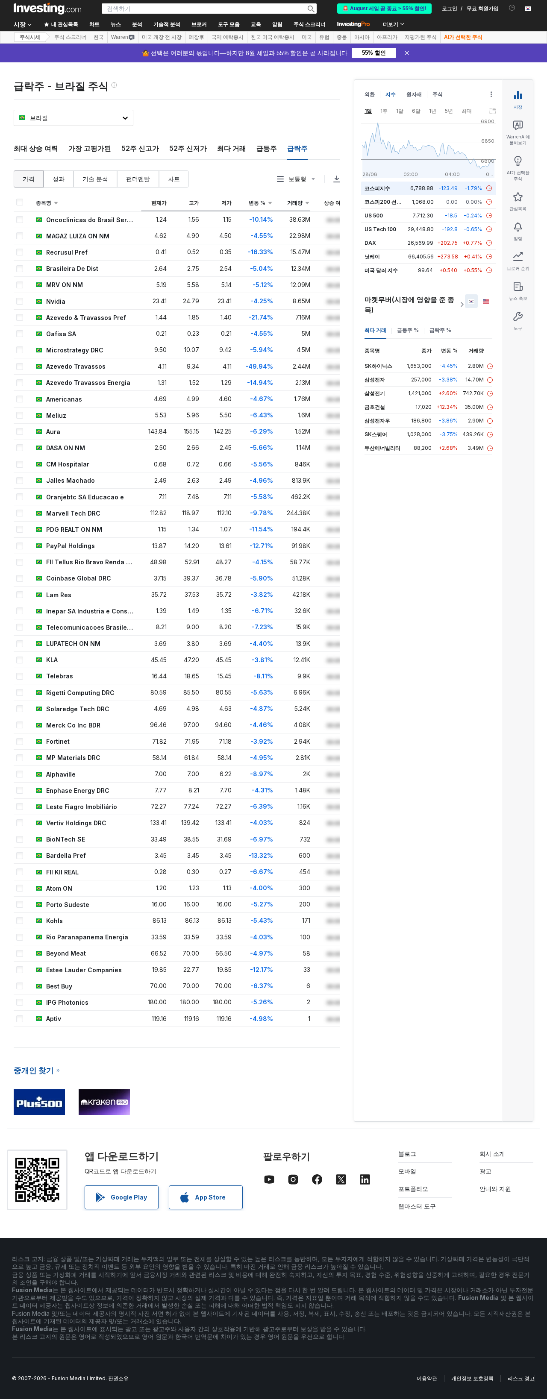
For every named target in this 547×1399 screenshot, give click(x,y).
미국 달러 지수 (381, 270)
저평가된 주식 (421, 37)
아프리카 (387, 37)
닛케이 (372, 256)
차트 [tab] (174, 178)
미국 (307, 37)
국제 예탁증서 (228, 37)
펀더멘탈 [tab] (138, 178)
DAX (370, 243)
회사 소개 (492, 1153)
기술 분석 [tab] (95, 178)
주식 (437, 94)
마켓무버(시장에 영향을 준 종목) (409, 304)
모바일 (407, 1171)
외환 (370, 94)
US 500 (374, 215)
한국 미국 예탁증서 (272, 37)
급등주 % (408, 330)
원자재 (414, 94)
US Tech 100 (380, 229)
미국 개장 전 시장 (162, 37)
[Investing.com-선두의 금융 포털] (47, 9)
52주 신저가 (188, 148)
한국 (99, 37)
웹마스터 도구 (417, 1206)
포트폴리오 (413, 1188)
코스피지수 (377, 188)
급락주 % (440, 330)
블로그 (407, 1153)
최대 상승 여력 (36, 148)
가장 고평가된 (89, 148)
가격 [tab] (29, 178)
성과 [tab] (59, 178)
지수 (390, 94)
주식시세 (30, 37)
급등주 (266, 148)
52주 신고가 (140, 148)
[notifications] (512, 8)
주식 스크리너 (310, 24)
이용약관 (427, 1378)
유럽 (324, 37)
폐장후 (196, 37)
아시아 (362, 37)
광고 (485, 1171)
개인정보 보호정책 (472, 1378)
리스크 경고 (521, 1378)
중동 (342, 37)
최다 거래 (231, 148)
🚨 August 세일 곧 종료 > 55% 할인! (384, 9)
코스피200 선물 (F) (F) (391, 202)
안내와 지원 (495, 1188)
